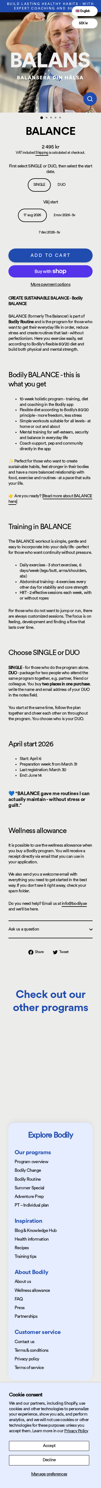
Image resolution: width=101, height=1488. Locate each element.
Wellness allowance (32, 1290)
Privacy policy (27, 1359)
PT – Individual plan (32, 1205)
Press (19, 1308)
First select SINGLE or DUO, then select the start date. (50, 169)
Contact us (24, 1342)
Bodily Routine (28, 1179)
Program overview (31, 1162)
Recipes (22, 1248)
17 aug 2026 (32, 215)
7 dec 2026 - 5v (49, 232)
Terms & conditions (31, 1350)
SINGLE (39, 185)
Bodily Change (28, 1170)
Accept (49, 1446)
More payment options (50, 284)
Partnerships (26, 1316)
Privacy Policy (76, 1431)
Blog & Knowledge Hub (36, 1230)
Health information (32, 1239)
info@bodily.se (74, 904)
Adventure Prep (29, 1196)
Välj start (50, 202)
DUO (61, 185)
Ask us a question (23, 929)
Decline (49, 1460)
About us (23, 1281)
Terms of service (29, 1367)
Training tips (25, 1256)
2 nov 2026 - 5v (64, 215)
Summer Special (29, 1188)
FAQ (19, 1299)
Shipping (41, 152)
